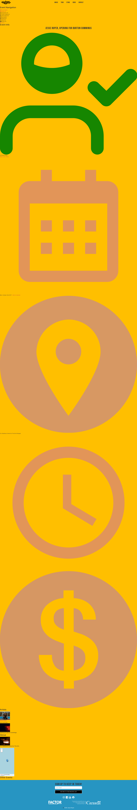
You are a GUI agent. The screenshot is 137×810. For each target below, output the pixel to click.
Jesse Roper (3, 720)
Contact (80, 2)
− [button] (1, 751)
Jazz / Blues (6, 156)
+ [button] (1, 749)
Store (68, 2)
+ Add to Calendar (16, 295)
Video (74, 2)
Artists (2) (3, 11)
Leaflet (1, 774)
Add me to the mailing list (68, 791)
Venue (2, 22)
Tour (62, 2)
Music (56, 2)
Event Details (4, 10)
